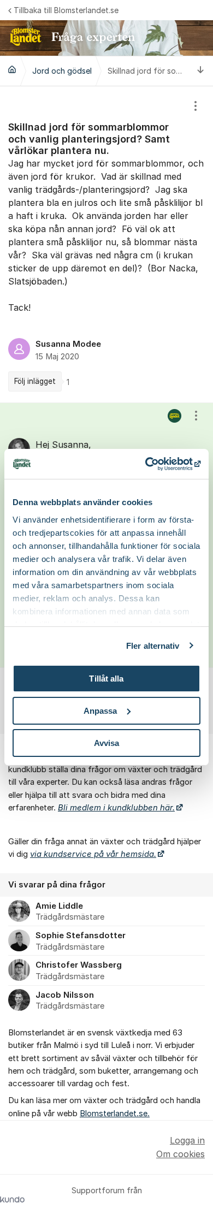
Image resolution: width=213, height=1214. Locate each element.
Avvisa (107, 742)
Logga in (187, 1140)
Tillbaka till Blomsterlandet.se (66, 10)
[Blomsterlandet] (12, 69)
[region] (106, 244)
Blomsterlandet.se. (115, 1113)
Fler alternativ (153, 645)
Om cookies (180, 1153)
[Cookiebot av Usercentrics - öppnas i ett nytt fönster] (153, 464)
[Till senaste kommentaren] (201, 70)
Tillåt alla (106, 678)
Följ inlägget (35, 381)
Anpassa (100, 710)
